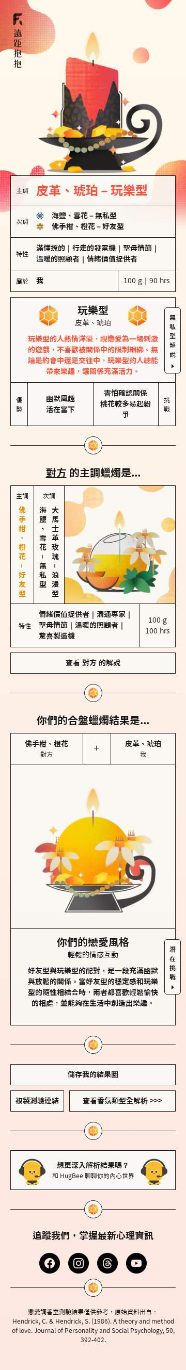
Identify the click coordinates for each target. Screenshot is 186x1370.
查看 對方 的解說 (93, 662)
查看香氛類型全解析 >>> (122, 1100)
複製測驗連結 (37, 1100)
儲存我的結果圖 (93, 1074)
